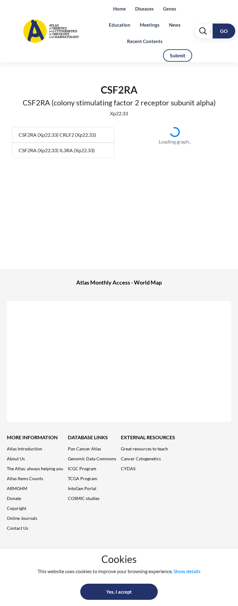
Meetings (150, 25)
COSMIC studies (83, 498)
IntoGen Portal (82, 488)
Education (119, 25)
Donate (14, 498)
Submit (177, 55)
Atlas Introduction (24, 448)
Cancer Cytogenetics (141, 458)
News (175, 25)
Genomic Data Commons (92, 458)
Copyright (16, 508)
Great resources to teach (144, 448)
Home (119, 8)
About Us (16, 458)
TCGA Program (82, 478)
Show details (187, 571)
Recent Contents (145, 41)
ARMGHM (17, 488)
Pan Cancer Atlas (84, 448)
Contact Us (17, 528)
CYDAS (128, 468)
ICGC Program (82, 468)
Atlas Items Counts (25, 478)
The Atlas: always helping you (35, 468)
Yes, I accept (119, 592)
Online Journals (22, 518)
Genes (169, 8)
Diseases (144, 8)
